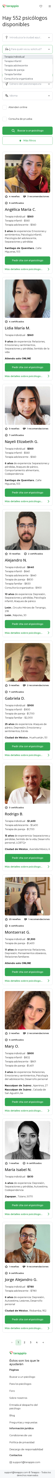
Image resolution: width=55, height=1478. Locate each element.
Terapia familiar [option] (13, 74)
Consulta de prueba (20, 119)
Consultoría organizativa (19, 587)
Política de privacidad (21, 1442)
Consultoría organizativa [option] (18, 78)
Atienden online (18, 107)
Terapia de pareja (15, 579)
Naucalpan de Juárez (18, 1085)
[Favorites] (41, 6)
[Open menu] (50, 6)
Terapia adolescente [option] (16, 65)
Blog (12, 1415)
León (8, 607)
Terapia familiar (13, 583)
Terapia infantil (13, 220)
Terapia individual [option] (14, 56)
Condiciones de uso (20, 1435)
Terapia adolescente (16, 224)
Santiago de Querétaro (19, 248)
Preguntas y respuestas (23, 1422)
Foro (12, 1391)
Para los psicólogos (20, 1384)
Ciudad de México (16, 737)
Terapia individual (15, 216)
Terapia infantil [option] (12, 61)
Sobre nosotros (18, 1398)
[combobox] (28, 37)
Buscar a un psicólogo (22, 1377)
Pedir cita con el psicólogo (27, 260)
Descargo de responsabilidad (26, 1449)
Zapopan (10, 1196)
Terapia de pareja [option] (14, 70)
